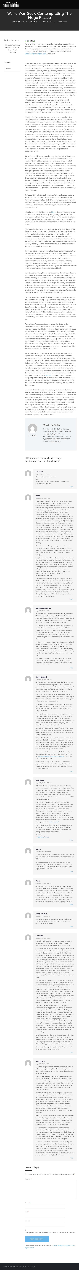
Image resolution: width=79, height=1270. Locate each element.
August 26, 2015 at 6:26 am (43, 474)
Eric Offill (33, 22)
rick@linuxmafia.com (42, 837)
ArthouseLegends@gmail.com (35, 54)
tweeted (48, 375)
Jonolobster (40, 1061)
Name (27, 1203)
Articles (45, 22)
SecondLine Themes (28, 1266)
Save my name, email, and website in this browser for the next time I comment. (50, 1232)
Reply (71, 486)
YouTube (13, 52)
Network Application (12, 45)
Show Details (13, 50)
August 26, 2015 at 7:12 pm (43, 498)
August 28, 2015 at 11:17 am (44, 883)
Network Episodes (12, 47)
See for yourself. (54, 822)
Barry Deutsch (41, 677)
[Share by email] (34, 41)
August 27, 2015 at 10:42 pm (44, 611)
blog (53, 212)
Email (27, 1212)
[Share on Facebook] (26, 41)
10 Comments (62, 22)
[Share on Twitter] (28, 41)
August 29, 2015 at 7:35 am (43, 938)
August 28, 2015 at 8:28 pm (43, 916)
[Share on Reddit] (31, 41)
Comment (28, 1179)
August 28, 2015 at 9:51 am (43, 851)
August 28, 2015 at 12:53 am (44, 783)
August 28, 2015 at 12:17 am (44, 679)
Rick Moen (40, 780)
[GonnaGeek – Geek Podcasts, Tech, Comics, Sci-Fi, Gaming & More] (11, 3)
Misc (51, 22)
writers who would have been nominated (51, 756)
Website (27, 1221)
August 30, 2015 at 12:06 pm (44, 1064)
